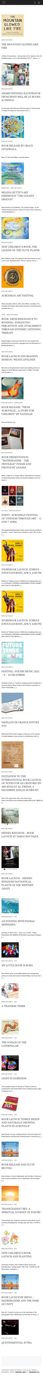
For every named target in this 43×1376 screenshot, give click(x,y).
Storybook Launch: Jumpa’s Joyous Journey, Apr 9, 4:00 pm (21, 571)
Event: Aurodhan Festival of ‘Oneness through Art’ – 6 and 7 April (21, 518)
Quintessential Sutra (17, 1342)
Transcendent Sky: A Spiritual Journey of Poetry (21, 1210)
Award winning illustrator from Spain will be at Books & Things (21, 96)
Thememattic (34, 1372)
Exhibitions (5, 188)
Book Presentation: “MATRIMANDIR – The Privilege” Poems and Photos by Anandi (16, 462)
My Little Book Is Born (17, 965)
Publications (18, 402)
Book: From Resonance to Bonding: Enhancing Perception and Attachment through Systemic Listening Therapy (21, 325)
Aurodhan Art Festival (18, 295)
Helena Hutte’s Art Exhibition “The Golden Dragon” (18, 196)
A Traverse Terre (13, 1006)
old (15, 916)
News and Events (7, 40)
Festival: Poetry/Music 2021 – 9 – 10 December (21, 673)
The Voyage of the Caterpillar (14, 1044)
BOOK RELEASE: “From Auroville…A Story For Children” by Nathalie (18, 410)
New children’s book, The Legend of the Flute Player (21, 248)
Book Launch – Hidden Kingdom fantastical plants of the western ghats (18, 883)
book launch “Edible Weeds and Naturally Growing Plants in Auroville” (20, 1122)
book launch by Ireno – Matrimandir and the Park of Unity (20, 1300)
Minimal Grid (21, 1372)
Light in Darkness (14, 1078)
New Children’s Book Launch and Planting (17, 1254)
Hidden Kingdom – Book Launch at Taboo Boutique (20, 834)
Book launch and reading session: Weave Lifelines (20, 357)
